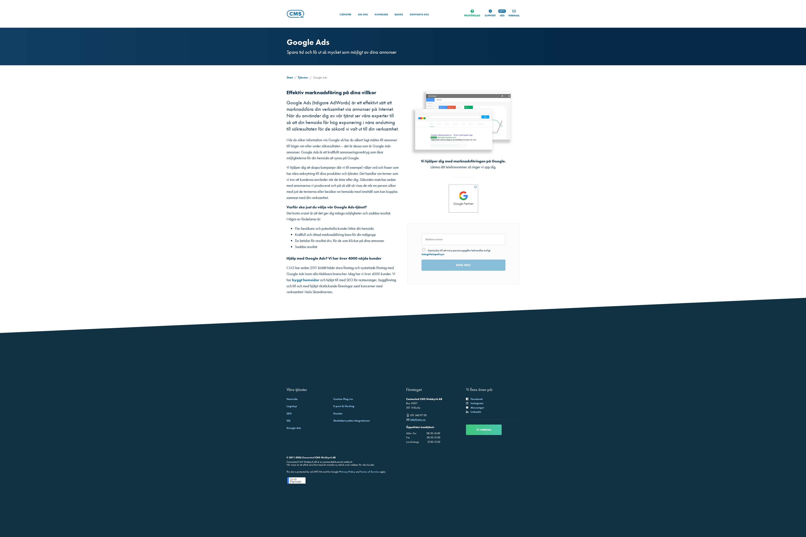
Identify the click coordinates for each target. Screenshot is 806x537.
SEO (289, 413)
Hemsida (292, 399)
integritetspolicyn (432, 254)
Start (290, 77)
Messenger (477, 407)
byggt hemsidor (305, 279)
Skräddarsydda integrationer (351, 420)
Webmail (485, 429)
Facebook (477, 399)
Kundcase (381, 14)
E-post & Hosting (343, 406)
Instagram (477, 403)
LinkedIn (476, 412)
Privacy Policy (347, 471)
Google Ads (294, 428)
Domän (337, 413)
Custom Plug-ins (343, 399)
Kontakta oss (419, 14)
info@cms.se (417, 419)
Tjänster (345, 14)
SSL (289, 420)
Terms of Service (369, 471)
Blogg (399, 14)
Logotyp (292, 406)
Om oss (363, 14)
